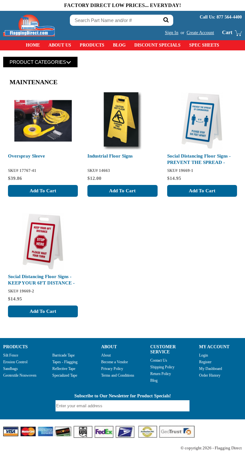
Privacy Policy (112, 368)
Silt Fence (10, 355)
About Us (59, 45)
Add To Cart (43, 190)
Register (205, 362)
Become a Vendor (114, 362)
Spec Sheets (204, 45)
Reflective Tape (63, 368)
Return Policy (160, 374)
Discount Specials (157, 45)
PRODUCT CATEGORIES (38, 62)
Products (92, 45)
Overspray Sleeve (26, 155)
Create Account (200, 32)
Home (33, 45)
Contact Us (158, 360)
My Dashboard (210, 368)
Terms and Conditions (117, 375)
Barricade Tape (63, 355)
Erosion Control (15, 362)
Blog (119, 45)
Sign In (171, 32)
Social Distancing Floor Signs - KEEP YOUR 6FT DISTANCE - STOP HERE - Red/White (41, 283)
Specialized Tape (64, 375)
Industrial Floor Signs (110, 155)
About (106, 355)
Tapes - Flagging (65, 362)
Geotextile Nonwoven (19, 375)
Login (203, 355)
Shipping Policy (162, 367)
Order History (209, 375)
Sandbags (10, 368)
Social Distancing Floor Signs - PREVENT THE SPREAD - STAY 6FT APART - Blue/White (200, 162)
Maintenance (33, 81)
